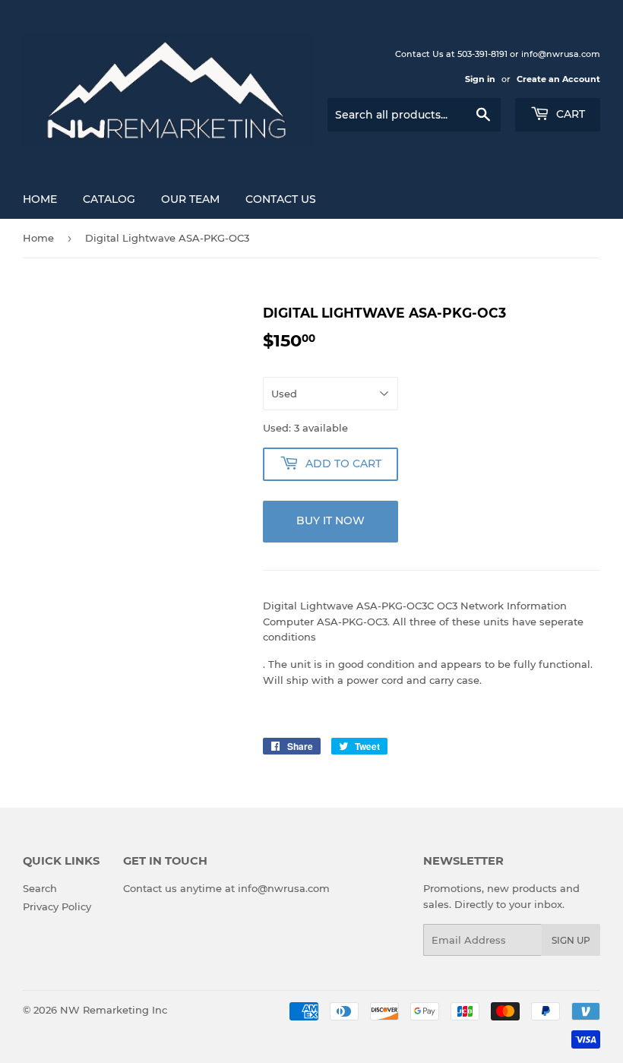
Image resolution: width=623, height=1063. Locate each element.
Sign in (480, 79)
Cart (569, 114)
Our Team (190, 199)
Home (40, 199)
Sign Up (571, 940)
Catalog (109, 199)
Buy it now (330, 520)
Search (40, 888)
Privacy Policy (57, 906)
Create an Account (558, 79)
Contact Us (280, 199)
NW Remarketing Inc (113, 1010)
